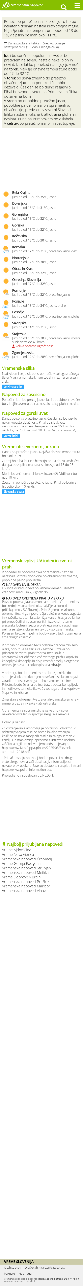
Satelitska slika (13, 387)
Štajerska (19, 333)
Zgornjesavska (23, 352)
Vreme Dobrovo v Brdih (21, 876)
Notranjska (20, 257)
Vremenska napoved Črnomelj (27, 858)
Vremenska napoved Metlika (25, 872)
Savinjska (19, 323)
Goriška (18, 225)
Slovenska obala (14, 491)
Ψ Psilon (74, 1278)
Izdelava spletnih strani (50, 1278)
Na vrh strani (26, 1273)
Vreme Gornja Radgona (21, 863)
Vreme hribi (11, 436)
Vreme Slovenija (18, 1261)
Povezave (9, 1273)
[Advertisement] (41, 159)
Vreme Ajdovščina (16, 849)
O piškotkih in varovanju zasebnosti (45, 1267)
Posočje (18, 312)
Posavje (18, 301)
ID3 (65, 1278)
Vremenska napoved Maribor (26, 885)
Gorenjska (20, 214)
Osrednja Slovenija (26, 279)
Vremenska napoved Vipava (25, 890)
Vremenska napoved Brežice (25, 881)
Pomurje (18, 290)
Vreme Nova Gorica (18, 854)
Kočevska (19, 236)
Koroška (18, 247)
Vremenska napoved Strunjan (26, 867)
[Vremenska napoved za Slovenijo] (6, 8)
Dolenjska (19, 203)
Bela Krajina (21, 192)
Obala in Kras (22, 268)
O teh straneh (12, 1267)
